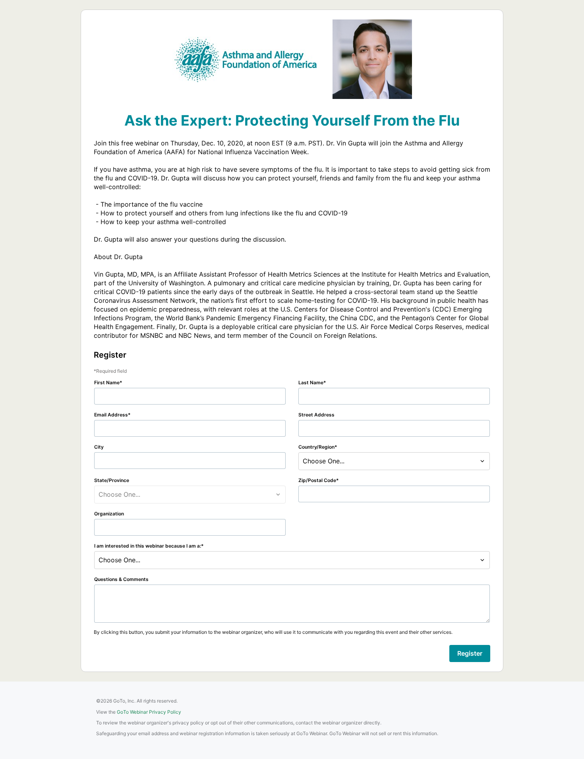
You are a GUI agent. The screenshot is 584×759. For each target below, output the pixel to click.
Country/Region (316, 447)
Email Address (111, 415)
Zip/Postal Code (317, 480)
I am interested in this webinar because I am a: (147, 546)
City (99, 447)
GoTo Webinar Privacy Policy (149, 712)
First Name (107, 382)
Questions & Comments (121, 579)
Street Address (316, 415)
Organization (109, 514)
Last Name (310, 382)
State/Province (111, 480)
